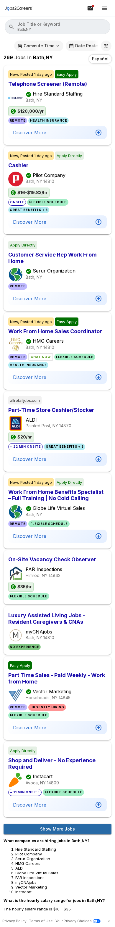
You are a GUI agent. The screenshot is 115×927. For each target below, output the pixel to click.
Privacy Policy (14, 921)
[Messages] (90, 8)
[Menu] (104, 8)
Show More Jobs (57, 828)
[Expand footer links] (109, 921)
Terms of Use (41, 921)
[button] (57, 26)
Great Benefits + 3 (29, 210)
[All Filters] (106, 46)
